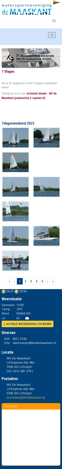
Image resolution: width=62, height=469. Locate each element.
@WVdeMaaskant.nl (26, 397)
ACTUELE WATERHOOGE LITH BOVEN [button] (28, 324)
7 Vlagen (8, 71)
